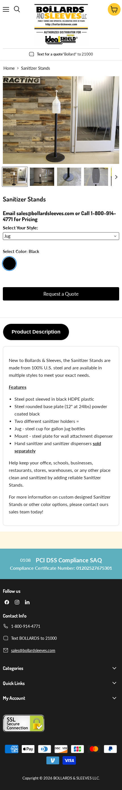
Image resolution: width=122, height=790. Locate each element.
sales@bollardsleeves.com (33, 650)
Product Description (36, 332)
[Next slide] (116, 176)
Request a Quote (61, 294)
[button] (15, 176)
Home (9, 68)
